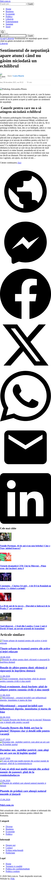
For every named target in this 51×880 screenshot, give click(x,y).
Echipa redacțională (14, 850)
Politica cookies (13, 871)
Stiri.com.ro (7, 805)
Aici (19, 162)
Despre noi (10, 845)
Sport (8, 26)
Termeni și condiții (14, 866)
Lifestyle (9, 19)
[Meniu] (7, 33)
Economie (10, 14)
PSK (12, 878)
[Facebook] (25, 318)
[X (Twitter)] (25, 369)
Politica (9, 16)
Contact (9, 848)
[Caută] (2, 32)
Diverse (9, 826)
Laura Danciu (18, 76)
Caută (30, 4)
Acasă (3, 38)
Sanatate (9, 24)
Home (8, 9)
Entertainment (12, 21)
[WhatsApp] (25, 420)
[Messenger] (25, 267)
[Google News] (25, 216)
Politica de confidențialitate (18, 869)
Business (10, 11)
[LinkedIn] (25, 523)
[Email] (25, 472)
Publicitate (10, 853)
